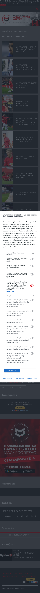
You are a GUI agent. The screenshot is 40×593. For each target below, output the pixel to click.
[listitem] (20, 253)
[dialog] (20, 296)
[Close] (36, 215)
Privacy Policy (32, 378)
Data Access (20, 378)
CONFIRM (12, 370)
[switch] (31, 259)
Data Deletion (7, 378)
